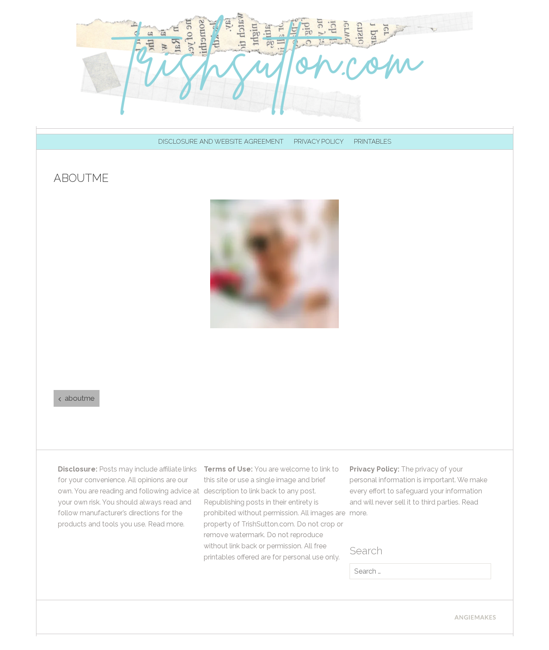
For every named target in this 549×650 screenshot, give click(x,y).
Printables (372, 141)
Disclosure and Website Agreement (221, 141)
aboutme (80, 398)
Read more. (166, 524)
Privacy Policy (319, 141)
